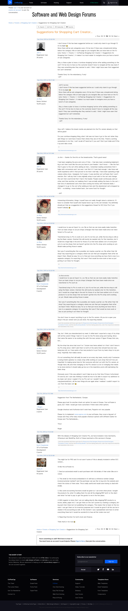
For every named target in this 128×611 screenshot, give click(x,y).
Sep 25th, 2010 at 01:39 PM (45, 223)
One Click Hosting (58, 587)
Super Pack (33, 590)
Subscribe (60, 27)
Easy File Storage (58, 590)
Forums (16, 23)
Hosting (56, 2)
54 (112, 36)
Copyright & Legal (74, 604)
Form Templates (103, 590)
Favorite (70, 27)
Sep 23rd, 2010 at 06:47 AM (45, 80)
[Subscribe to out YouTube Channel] (108, 569)
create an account (15, 10)
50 (102, 36)
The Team (11, 583)
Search (41, 27)
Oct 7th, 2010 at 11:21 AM (45, 393)
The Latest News (13, 587)
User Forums (79, 594)
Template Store (103, 579)
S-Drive (55, 583)
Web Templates (103, 583)
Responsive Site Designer (90, 323)
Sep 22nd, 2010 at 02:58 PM (46, 39)
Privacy (83, 604)
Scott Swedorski (42, 284)
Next (116, 36)
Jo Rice (39, 99)
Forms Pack (33, 587)
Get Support (64, 604)
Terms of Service (81, 607)
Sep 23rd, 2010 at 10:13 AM (45, 153)
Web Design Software (53, 604)
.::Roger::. (40, 407)
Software (44, 2)
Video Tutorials (80, 587)
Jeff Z (39, 53)
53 (110, 36)
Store (81, 2)
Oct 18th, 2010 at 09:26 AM (45, 455)
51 (104, 36)
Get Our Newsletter (14, 590)
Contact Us (11, 594)
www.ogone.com (80, 414)
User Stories (79, 597)
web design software (32, 560)
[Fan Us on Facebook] (103, 569)
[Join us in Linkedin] (112, 569)
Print (50, 27)
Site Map (90, 604)
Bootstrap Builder (81, 325)
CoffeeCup (11, 579)
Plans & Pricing (57, 597)
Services (56, 579)
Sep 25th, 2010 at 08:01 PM (45, 329)
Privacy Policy (70, 607)
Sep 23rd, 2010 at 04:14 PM (45, 196)
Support (69, 2)
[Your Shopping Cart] (104, 3)
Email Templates (103, 587)
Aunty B (39, 469)
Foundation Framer (63, 325)
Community (79, 579)
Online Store (41, 604)
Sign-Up (111, 561)
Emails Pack (33, 583)
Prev (98, 36)
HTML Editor (94, 2)
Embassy (78, 590)
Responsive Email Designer (105, 323)
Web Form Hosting (58, 594)
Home (11, 23)
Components (102, 594)
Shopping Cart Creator (29, 23)
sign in (16, 8)
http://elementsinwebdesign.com (67, 150)
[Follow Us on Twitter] (98, 569)
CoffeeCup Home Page (29, 604)
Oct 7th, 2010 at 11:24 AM (45, 432)
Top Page (18, 604)
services (45, 560)
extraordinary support (51, 562)
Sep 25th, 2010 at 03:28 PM (45, 270)
